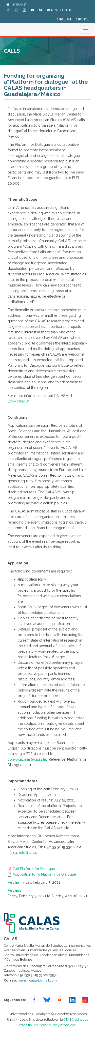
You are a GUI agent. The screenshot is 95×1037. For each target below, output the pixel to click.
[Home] (7, 4)
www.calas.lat (18, 401)
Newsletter (60, 10)
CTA (66, 1019)
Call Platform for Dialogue (34, 869)
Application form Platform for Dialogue (44, 874)
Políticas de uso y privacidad (55, 1025)
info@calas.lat (30, 853)
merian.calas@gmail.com (37, 980)
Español (82, 19)
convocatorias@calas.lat (27, 759)
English (63, 19)
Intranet (19, 4)
